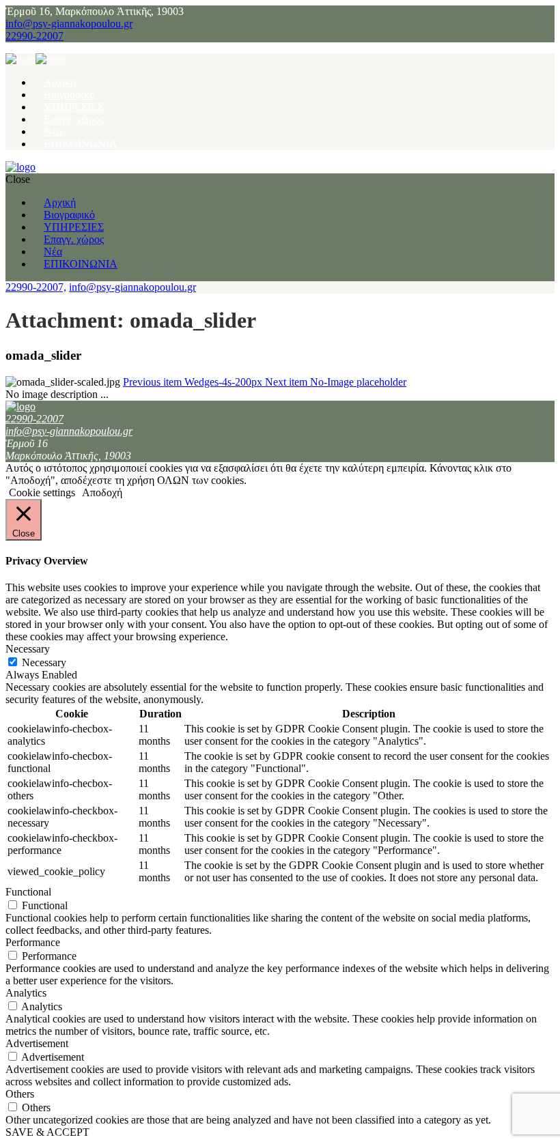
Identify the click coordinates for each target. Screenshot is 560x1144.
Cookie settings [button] (42, 492)
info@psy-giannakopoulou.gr (68, 23)
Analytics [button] (25, 993)
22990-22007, (35, 287)
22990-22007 (34, 36)
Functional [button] (28, 892)
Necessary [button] (27, 649)
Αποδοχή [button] (102, 492)
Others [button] (19, 1094)
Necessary (44, 662)
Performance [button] (32, 942)
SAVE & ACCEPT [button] (47, 1132)
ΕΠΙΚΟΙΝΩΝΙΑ (80, 143)
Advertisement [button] (36, 1043)
